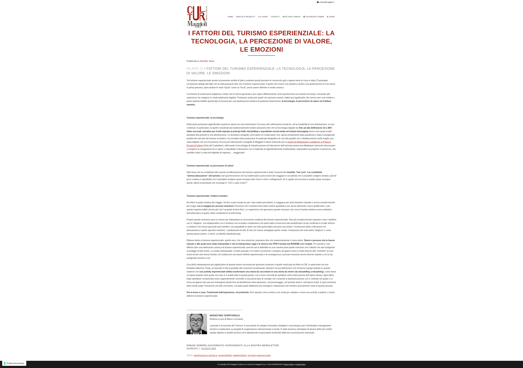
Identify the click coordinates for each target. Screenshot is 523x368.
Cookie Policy (300, 364)
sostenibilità (225, 355)
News (211, 61)
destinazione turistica (205, 355)
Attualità (204, 61)
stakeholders (240, 355)
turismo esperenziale (259, 355)
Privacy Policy (289, 364)
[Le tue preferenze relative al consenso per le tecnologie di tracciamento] (14, 363)
